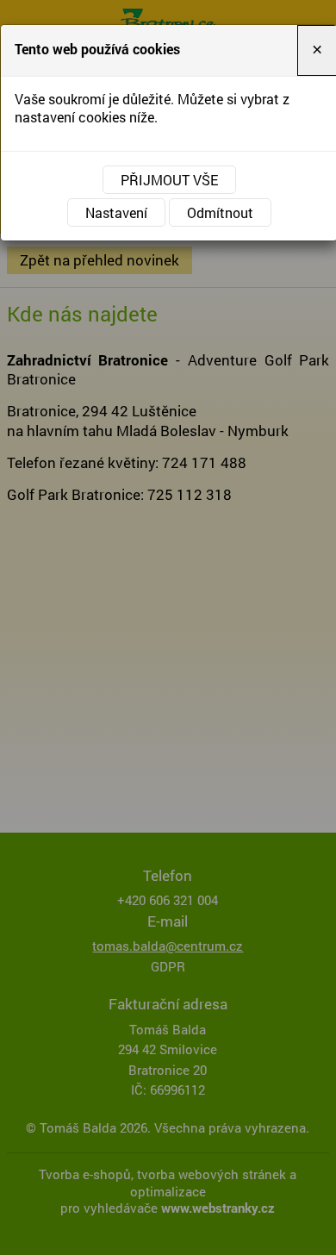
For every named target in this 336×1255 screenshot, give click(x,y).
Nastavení (116, 212)
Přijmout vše (169, 180)
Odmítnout (220, 212)
